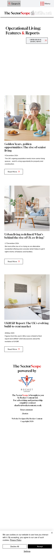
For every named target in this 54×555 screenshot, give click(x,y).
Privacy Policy (15, 540)
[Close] (50, 534)
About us (25, 413)
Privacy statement (26, 409)
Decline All (14, 546)
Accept (40, 546)
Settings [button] (27, 551)
